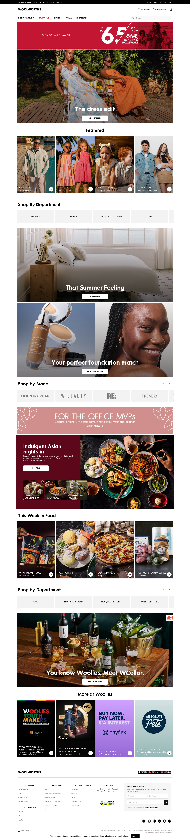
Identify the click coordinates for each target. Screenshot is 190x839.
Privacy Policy (168, 832)
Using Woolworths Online (52, 793)
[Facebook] (145, 821)
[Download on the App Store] (143, 772)
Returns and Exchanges (52, 802)
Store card (101, 790)
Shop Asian (36, 468)
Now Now (21, 820)
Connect (20, 812)
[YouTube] (165, 821)
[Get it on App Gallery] (166, 772)
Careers (73, 797)
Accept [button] (135, 836)
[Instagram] (160, 821)
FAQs (46, 789)
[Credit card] (104, 790)
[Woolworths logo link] (29, 9)
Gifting (57, 18)
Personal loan (115, 790)
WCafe (20, 816)
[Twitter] (150, 821)
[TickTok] (170, 821)
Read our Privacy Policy (151, 807)
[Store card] (98, 790)
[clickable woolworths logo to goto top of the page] (29, 772)
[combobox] (153, 18)
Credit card (108, 790)
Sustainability (75, 806)
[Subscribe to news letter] (166, 802)
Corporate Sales (50, 810)
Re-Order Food (83, 18)
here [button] (126, 836)
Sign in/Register (23, 789)
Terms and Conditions (51, 806)
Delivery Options (50, 797)
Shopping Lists (22, 797)
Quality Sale (44, 18)
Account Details (23, 802)
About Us (74, 793)
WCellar (68, 18)
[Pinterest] (155, 821)
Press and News (76, 802)
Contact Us (74, 789)
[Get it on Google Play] (154, 772)
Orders (20, 793)
